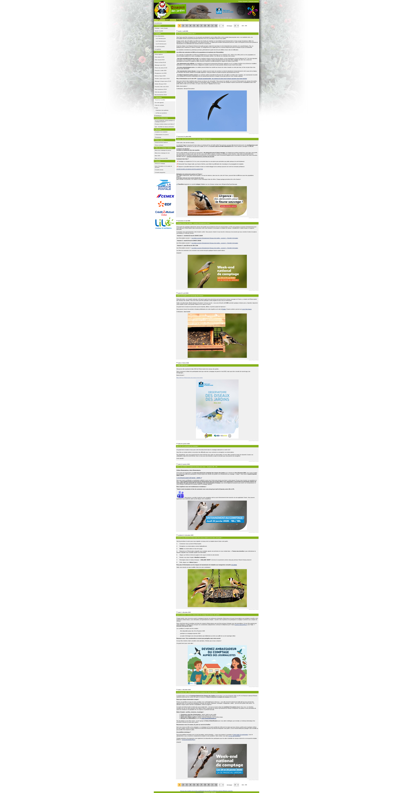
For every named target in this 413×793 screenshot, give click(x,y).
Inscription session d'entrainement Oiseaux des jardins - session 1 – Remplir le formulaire (214, 238)
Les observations (159, 36)
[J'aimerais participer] (253, 1)
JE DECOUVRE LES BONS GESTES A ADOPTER (189, 169)
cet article (234, 564)
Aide (156, 108)
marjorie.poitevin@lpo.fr (241, 624)
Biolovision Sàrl (199, 792)
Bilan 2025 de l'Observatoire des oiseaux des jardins (189, 377)
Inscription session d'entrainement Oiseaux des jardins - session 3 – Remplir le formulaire (214, 248)
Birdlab (224, 309)
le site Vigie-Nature (247, 309)
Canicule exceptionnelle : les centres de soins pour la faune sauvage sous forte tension (222, 78)
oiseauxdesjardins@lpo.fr (188, 739)
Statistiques (158, 115)
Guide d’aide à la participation (240, 734)
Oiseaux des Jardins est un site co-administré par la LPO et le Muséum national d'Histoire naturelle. (206, 790)
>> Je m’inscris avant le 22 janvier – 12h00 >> (189, 477)
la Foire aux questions (234, 736)
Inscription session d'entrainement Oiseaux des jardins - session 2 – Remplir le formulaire (214, 243)
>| (216, 25)
